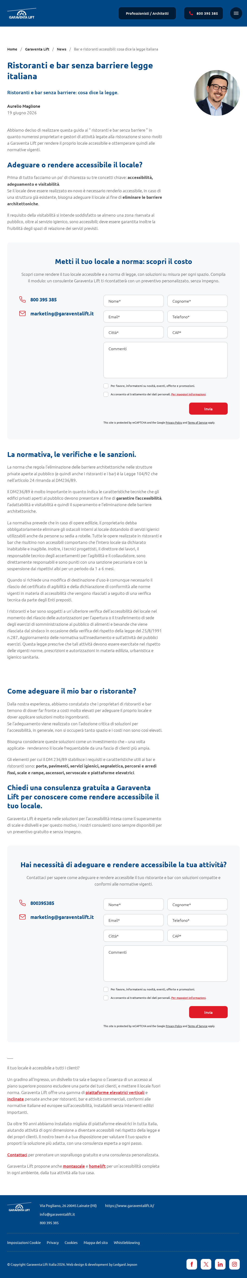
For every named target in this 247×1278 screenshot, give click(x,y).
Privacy (53, 1242)
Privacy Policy (174, 422)
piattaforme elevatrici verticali (115, 1092)
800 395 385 (49, 1222)
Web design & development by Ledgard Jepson (101, 1264)
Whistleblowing (127, 1242)
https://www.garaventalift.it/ (129, 1205)
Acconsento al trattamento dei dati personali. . (158, 394)
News (61, 49)
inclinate (15, 1099)
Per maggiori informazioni (188, 394)
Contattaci (17, 1154)
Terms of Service (197, 422)
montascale (74, 1166)
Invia (208, 408)
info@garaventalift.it (57, 1214)
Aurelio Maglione (23, 106)
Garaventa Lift (37, 49)
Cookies (71, 1242)
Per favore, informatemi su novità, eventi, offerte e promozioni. (153, 386)
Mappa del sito (96, 1242)
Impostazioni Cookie (24, 1242)
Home (12, 49)
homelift (97, 1166)
